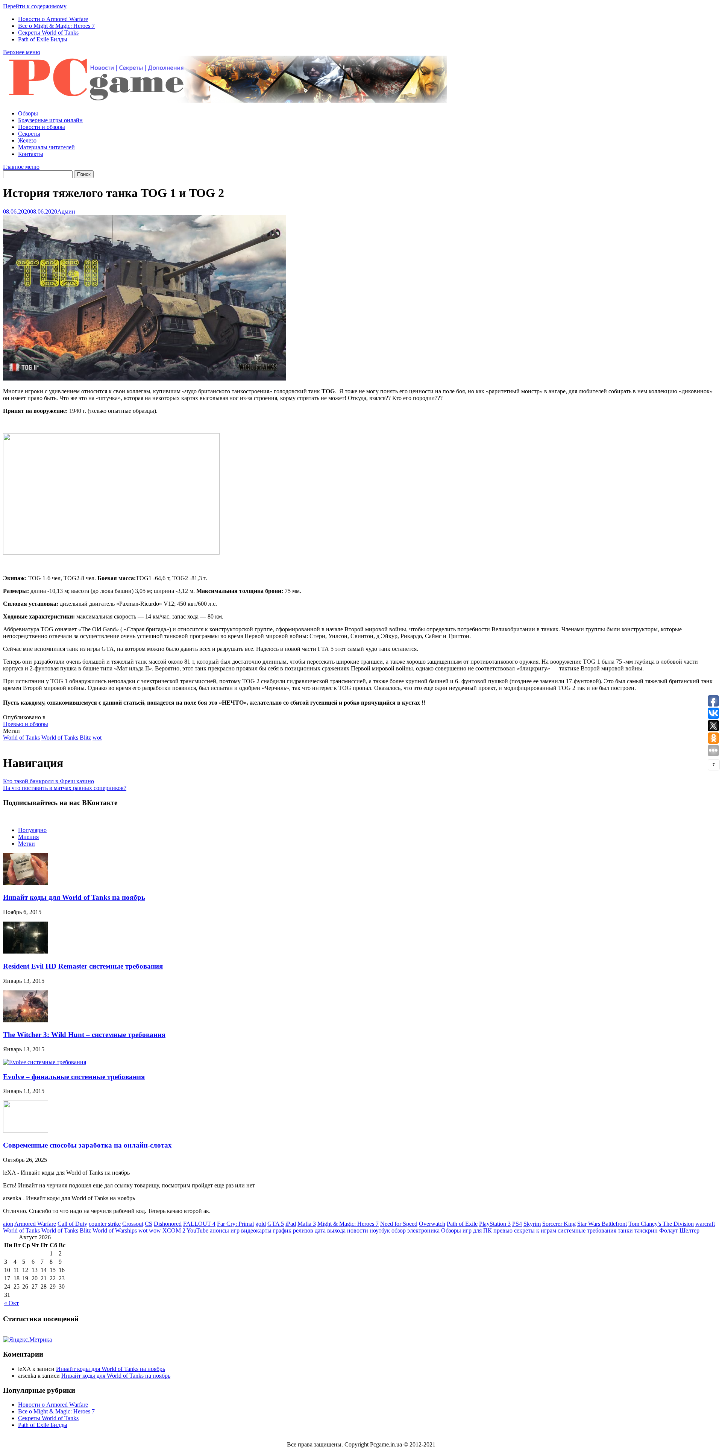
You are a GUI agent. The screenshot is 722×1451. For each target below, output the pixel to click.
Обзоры (28, 113)
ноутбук (380, 1230)
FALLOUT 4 (199, 1224)
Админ (66, 211)
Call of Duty (72, 1224)
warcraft (705, 1224)
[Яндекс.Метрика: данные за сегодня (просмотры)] (27, 1339)
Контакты (30, 154)
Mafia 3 (306, 1224)
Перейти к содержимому (35, 6)
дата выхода (330, 1230)
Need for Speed (398, 1224)
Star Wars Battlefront (602, 1224)
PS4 (517, 1224)
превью (503, 1230)
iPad (290, 1224)
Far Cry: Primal (235, 1224)
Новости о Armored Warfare (53, 19)
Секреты (29, 133)
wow (155, 1230)
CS (148, 1224)
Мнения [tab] (28, 837)
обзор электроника (415, 1230)
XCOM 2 (173, 1230)
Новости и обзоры (41, 127)
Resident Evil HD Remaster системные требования (83, 966)
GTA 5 (275, 1224)
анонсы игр (225, 1230)
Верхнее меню (21, 52)
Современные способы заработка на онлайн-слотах (87, 1145)
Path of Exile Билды (42, 39)
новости (357, 1230)
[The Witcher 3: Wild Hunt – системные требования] (25, 1020)
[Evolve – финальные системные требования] (44, 1062)
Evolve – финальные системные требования (74, 1077)
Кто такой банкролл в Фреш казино (48, 781)
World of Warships (115, 1230)
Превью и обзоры (25, 724)
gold (260, 1224)
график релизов (293, 1230)
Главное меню (21, 167)
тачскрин (646, 1230)
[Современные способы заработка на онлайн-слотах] (25, 1130)
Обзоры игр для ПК (466, 1230)
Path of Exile (462, 1224)
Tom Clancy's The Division (661, 1224)
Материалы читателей (46, 147)
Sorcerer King (559, 1224)
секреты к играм (535, 1230)
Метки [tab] (26, 843)
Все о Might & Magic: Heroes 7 (56, 26)
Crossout (132, 1224)
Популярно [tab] (32, 830)
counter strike (105, 1224)
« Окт (11, 1303)
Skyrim (532, 1224)
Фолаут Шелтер (679, 1230)
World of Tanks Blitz (66, 737)
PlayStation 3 (495, 1224)
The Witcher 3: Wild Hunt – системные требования (84, 1035)
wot (97, 737)
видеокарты (256, 1230)
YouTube (197, 1230)
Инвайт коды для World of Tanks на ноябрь (74, 897)
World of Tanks (21, 737)
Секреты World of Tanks (48, 32)
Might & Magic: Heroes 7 (348, 1224)
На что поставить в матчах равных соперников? (64, 788)
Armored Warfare (35, 1224)
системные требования (587, 1230)
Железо (27, 140)
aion (8, 1224)
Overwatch (432, 1224)
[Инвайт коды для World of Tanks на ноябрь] (25, 883)
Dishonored (168, 1224)
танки (625, 1230)
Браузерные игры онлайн (50, 120)
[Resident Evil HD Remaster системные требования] (25, 951)
